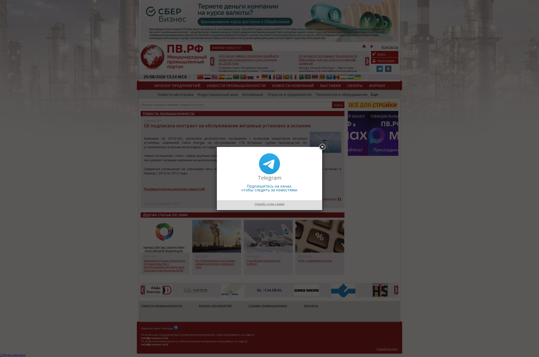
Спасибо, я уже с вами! (269, 204)
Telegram (270, 177)
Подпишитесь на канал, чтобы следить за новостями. (269, 188)
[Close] (322, 147)
